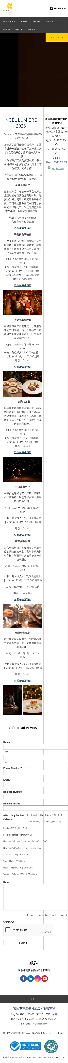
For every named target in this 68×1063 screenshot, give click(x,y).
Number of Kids (11, 803)
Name (7, 742)
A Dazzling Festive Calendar (13, 817)
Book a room (57, 37)
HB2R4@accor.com (56, 161)
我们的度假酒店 (8, 21)
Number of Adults (13, 791)
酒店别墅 (24, 21)
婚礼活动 (6, 29)
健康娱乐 (49, 21)
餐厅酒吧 (37, 21)
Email (7, 779)
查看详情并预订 (22, 228)
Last (5, 762)
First (5, 751)
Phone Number (12, 768)
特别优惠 (18, 29)
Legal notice (59, 1033)
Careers (47, 1033)
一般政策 (31, 29)
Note (6, 882)
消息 (32, 999)
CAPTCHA (8, 921)
